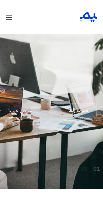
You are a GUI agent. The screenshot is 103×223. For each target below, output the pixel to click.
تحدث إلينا (78, 110)
